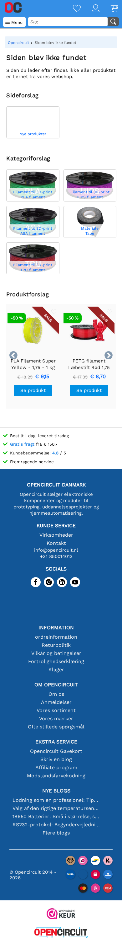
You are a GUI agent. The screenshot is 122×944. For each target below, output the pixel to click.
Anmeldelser (56, 702)
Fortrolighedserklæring (56, 661)
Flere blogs (56, 833)
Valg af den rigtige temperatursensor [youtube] (56, 808)
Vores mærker (56, 718)
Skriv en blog (56, 759)
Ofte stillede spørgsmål (56, 727)
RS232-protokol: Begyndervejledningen (56, 825)
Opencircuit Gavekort (56, 751)
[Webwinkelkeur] (61, 914)
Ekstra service (56, 742)
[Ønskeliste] (71, 8)
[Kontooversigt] (90, 8)
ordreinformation (56, 637)
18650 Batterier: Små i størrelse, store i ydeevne (56, 816)
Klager (56, 670)
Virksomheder (56, 535)
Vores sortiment (56, 710)
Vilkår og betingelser (56, 653)
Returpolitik (56, 645)
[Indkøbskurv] (108, 8)
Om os (56, 694)
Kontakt (56, 543)
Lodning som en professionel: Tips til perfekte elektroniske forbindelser (56, 800)
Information (56, 627)
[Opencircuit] (61, 933)
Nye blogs (56, 791)
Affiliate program (56, 767)
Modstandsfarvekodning (56, 776)
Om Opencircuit (56, 685)
